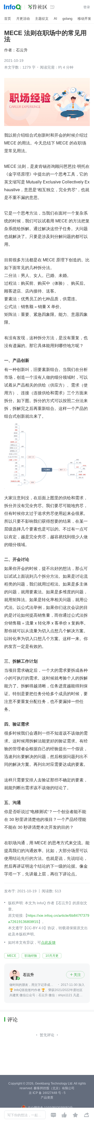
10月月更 (51, 956)
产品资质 (47, 1097)
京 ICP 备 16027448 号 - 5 (47, 1093)
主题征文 (42, 19)
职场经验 (31, 956)
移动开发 (84, 19)
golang (67, 19)
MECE (11, 956)
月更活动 (23, 19)
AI (55, 19)
